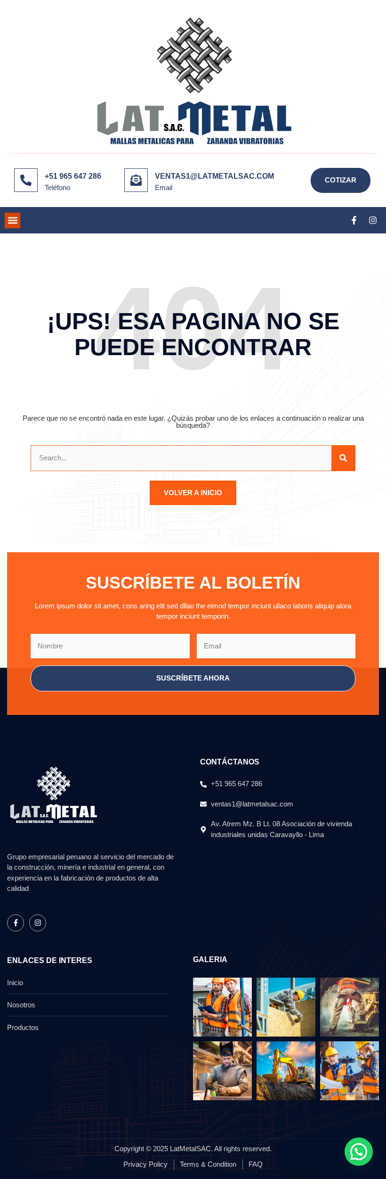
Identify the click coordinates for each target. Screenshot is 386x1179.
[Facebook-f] (354, 220)
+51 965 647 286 (73, 176)
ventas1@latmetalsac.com (214, 176)
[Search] (343, 458)
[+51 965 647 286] (26, 180)
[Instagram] (372, 220)
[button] (12, 220)
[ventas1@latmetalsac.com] (136, 180)
